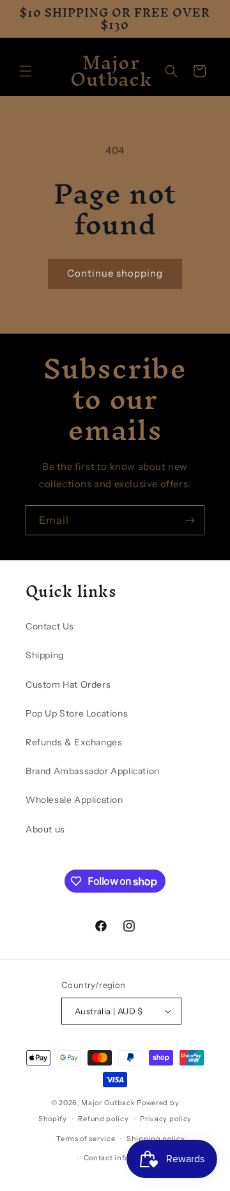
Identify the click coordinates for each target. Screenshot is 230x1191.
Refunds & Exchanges (74, 742)
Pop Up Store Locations (77, 713)
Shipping (45, 655)
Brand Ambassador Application (93, 771)
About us (45, 829)
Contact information (121, 1157)
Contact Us (50, 626)
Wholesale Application (74, 800)
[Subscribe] (190, 520)
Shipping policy (155, 1138)
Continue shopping (115, 273)
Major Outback (108, 1102)
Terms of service (85, 1138)
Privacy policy (166, 1118)
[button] (26, 71)
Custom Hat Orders (68, 684)
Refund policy (103, 1118)
